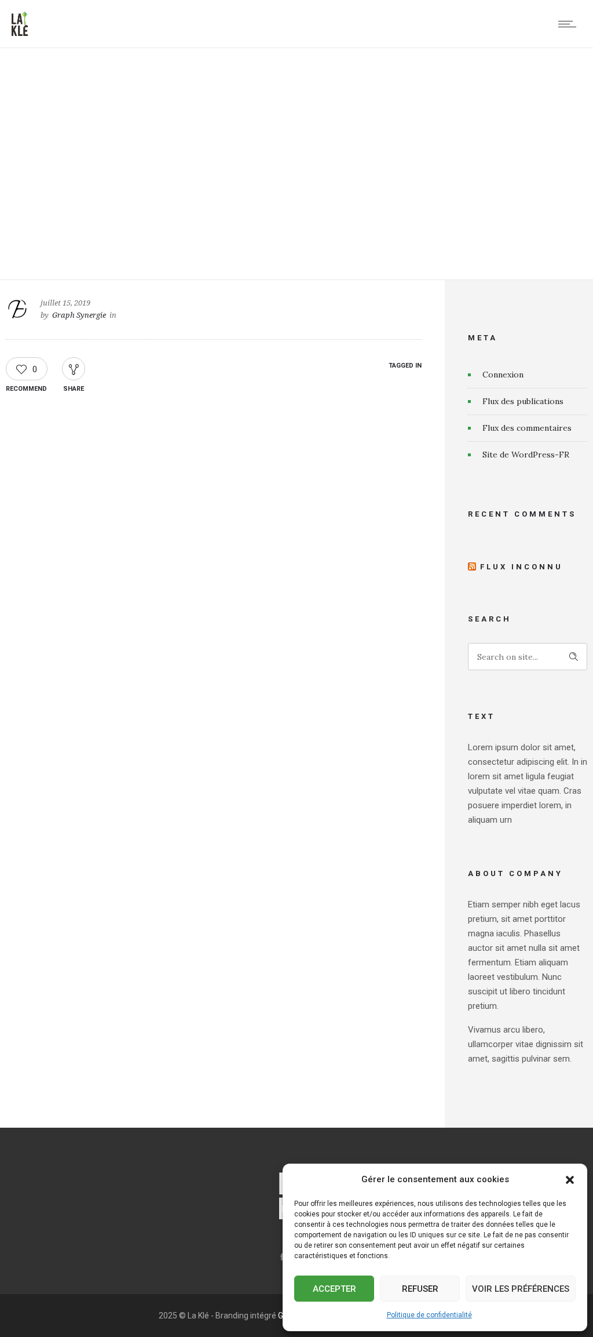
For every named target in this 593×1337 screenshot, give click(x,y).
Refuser (420, 1289)
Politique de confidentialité (429, 1315)
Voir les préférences (520, 1289)
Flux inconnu (521, 566)
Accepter (334, 1289)
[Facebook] (281, 1256)
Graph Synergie (79, 315)
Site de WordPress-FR (525, 454)
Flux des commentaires (527, 428)
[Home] (20, 33)
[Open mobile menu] (569, 23)
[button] (570, 1180)
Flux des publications (522, 401)
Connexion (503, 374)
